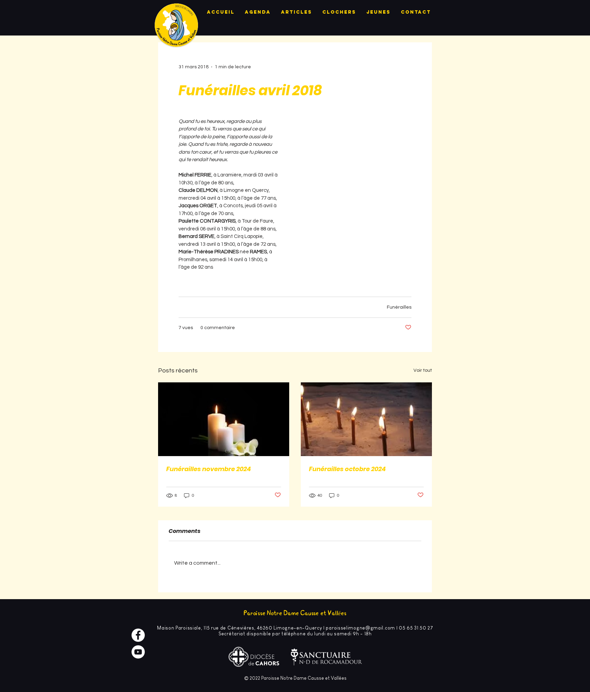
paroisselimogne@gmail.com (360, 628)
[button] (351, 199)
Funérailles (399, 307)
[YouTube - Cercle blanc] (138, 652)
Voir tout (422, 370)
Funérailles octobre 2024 (347, 469)
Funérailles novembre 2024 (208, 469)
